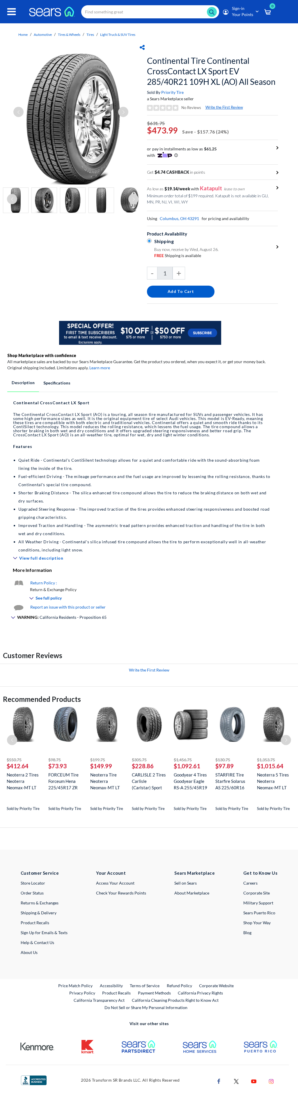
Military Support (258, 902)
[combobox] (150, 11)
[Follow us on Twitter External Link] (236, 1080)
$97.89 (224, 765)
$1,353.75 (266, 759)
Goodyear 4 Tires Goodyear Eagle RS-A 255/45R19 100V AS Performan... (190, 781)
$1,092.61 (187, 765)
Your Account (111, 873)
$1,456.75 (183, 759)
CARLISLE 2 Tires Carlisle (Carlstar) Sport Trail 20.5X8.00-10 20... (149, 781)
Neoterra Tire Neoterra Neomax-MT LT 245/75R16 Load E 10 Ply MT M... (106, 781)
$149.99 (101, 765)
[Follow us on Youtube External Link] (254, 1080)
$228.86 (143, 765)
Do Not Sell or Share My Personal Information (145, 1007)
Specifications (56, 382)
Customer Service (40, 873)
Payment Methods (154, 992)
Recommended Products (42, 699)
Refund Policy (179, 985)
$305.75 (139, 759)
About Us (29, 952)
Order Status (32, 892)
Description (23, 382)
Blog (247, 932)
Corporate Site (256, 892)
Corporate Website (216, 985)
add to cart (181, 291)
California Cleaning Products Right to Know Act (175, 1000)
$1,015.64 (270, 765)
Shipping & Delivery (38, 912)
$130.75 (222, 759)
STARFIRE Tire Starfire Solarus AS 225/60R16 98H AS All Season (230, 781)
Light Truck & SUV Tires (117, 34)
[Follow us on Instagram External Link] (271, 1080)
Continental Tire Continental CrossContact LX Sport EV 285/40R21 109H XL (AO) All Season (211, 71)
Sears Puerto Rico (259, 912)
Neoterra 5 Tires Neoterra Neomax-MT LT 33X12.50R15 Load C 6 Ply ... (273, 781)
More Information (32, 570)
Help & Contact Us (37, 942)
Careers (250, 883)
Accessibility (111, 985)
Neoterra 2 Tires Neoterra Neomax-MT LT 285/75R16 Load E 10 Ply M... (23, 781)
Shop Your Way (257, 922)
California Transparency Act (99, 1000)
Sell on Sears (185, 883)
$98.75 (54, 759)
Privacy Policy (82, 992)
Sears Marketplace (194, 873)
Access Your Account (115, 883)
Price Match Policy (75, 985)
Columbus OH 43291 (179, 218)
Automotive (43, 34)
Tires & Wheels (69, 34)
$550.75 (14, 759)
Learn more (99, 367)
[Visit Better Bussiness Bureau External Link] (34, 1079)
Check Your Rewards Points (121, 892)
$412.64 (18, 765)
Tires (90, 34)
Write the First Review (224, 107)
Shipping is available (177, 255)
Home (23, 34)
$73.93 (57, 765)
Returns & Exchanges (39, 902)
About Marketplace (191, 892)
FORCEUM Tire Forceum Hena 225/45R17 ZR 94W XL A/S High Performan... (65, 781)
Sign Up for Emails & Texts (44, 932)
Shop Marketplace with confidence (41, 355)
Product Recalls (35, 922)
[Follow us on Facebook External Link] (219, 1080)
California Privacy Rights (200, 992)
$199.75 (97, 759)
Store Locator (33, 883)
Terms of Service (144, 985)
